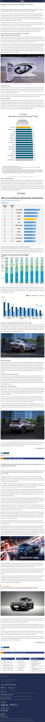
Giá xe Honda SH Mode (21, 660)
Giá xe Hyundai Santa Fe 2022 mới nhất (8, 665)
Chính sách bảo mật (4, 716)
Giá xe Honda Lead (20, 662)
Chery (15, 458)
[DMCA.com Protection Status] (5, 453)
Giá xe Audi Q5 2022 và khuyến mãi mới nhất (37, 666)
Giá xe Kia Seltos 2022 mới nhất (7, 662)
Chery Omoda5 (23, 652)
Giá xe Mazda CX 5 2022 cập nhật (7, 667)
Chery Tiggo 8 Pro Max (14, 652)
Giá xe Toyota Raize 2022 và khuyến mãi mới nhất (37, 671)
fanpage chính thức (6, 518)
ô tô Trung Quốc (9, 458)
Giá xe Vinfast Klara (20, 668)
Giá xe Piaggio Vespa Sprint (21, 667)
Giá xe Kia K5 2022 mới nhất (7, 660)
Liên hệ (2, 715)
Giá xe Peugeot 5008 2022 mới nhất (8, 668)
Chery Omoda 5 (21, 458)
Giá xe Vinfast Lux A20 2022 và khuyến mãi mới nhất (36, 664)
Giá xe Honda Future (20, 665)
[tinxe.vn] (22, 1)
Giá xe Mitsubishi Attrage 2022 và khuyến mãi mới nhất (37, 669)
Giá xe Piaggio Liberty (20, 670)
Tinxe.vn (5, 676)
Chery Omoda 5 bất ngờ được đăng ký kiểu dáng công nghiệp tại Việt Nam (20, 587)
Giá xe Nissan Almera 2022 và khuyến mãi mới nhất (36, 661)
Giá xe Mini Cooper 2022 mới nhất (7, 670)
